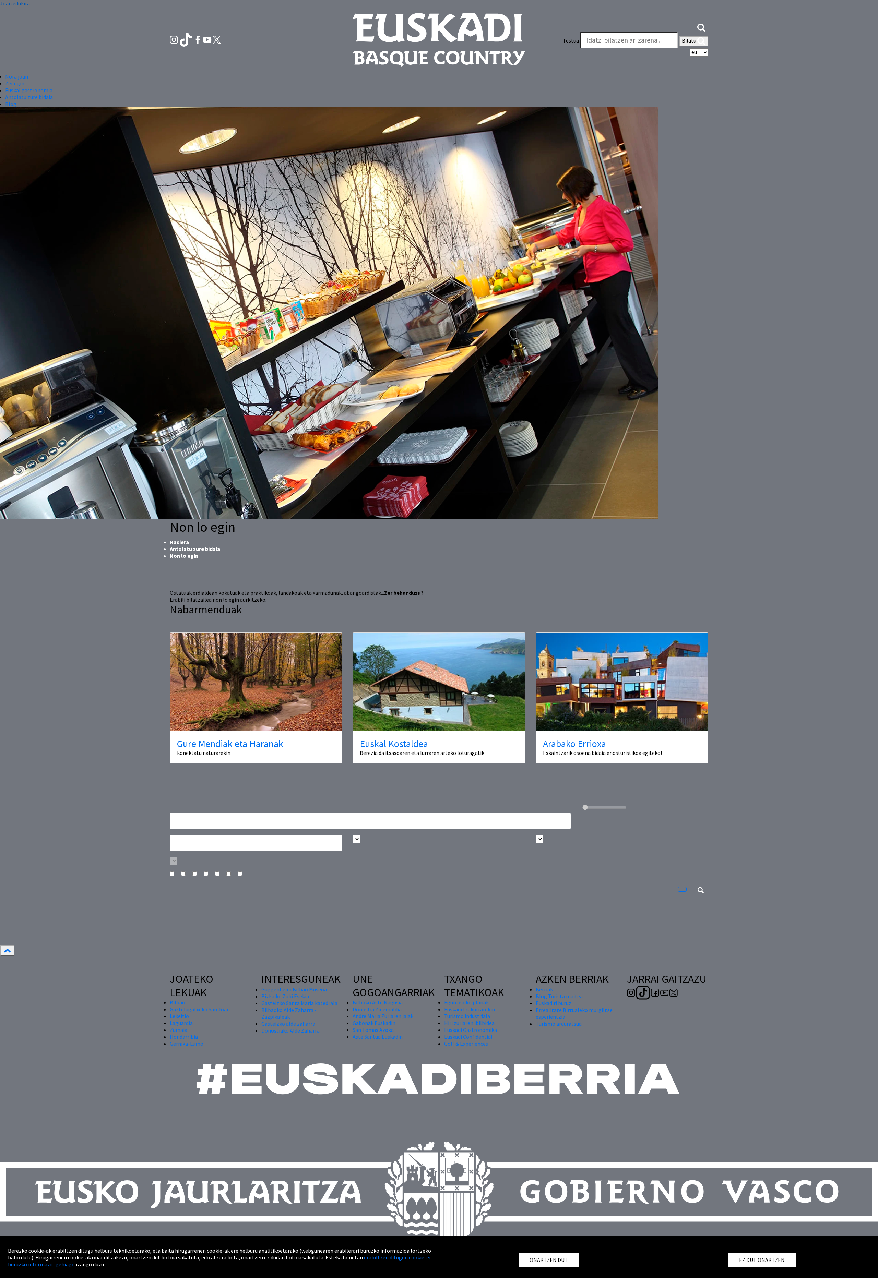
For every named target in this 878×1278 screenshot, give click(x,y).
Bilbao (177, 1002)
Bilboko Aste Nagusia (378, 1002)
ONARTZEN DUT (549, 1259)
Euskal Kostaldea (394, 743)
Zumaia (178, 1029)
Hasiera (179, 542)
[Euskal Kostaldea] (439, 682)
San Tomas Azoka (373, 1029)
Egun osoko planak (466, 1002)
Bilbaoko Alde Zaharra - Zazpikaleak (289, 1013)
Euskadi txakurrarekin (469, 1009)
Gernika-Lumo (186, 1043)
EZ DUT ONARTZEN (762, 1259)
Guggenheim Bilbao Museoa (294, 989)
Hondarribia (184, 1036)
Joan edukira (15, 3)
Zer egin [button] (14, 83)
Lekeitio (179, 1016)
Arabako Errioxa (574, 743)
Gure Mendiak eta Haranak (230, 743)
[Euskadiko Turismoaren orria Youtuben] (208, 39)
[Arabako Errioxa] (622, 682)
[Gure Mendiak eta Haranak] (256, 682)
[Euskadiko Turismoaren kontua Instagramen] (174, 39)
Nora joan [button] (16, 76)
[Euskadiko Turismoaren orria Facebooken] (198, 39)
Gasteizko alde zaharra (288, 1023)
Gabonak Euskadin (374, 1023)
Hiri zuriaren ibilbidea (469, 1023)
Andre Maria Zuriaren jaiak (383, 1016)
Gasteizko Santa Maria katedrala (299, 1003)
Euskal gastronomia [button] (28, 90)
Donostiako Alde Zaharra (290, 1030)
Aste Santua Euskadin (378, 1036)
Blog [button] (10, 103)
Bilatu (689, 40)
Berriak (544, 989)
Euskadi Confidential (468, 1036)
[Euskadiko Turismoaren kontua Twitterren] (217, 39)
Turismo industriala (467, 1016)
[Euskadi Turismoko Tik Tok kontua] (186, 39)
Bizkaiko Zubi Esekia (285, 996)
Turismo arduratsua (559, 1023)
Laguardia (181, 1023)
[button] (701, 26)
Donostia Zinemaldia (377, 1009)
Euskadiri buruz (553, 1003)
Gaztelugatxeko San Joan (200, 1009)
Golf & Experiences (466, 1043)
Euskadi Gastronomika (470, 1029)
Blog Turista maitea (559, 996)
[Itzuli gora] (7, 950)
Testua (571, 40)
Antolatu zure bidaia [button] (29, 97)
